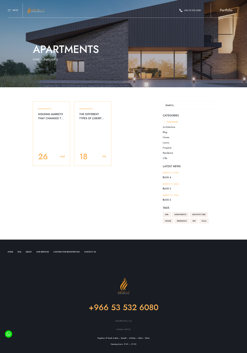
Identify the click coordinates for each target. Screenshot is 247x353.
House (166, 137)
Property (167, 147)
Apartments (44, 108)
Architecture (169, 127)
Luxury (166, 142)
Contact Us (90, 252)
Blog (165, 132)
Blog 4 (167, 177)
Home (36, 59)
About (29, 252)
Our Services (42, 252)
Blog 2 (167, 199)
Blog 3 (167, 188)
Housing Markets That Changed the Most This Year (51, 118)
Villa (165, 158)
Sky (194, 221)
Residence (168, 153)
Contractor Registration (66, 252)
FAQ (19, 252)
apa (167, 214)
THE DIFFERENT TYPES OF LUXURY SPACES (90, 118)
